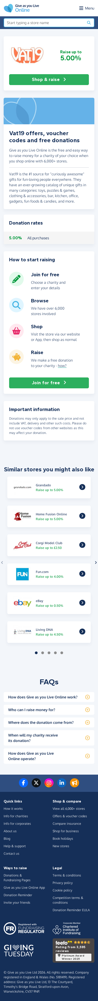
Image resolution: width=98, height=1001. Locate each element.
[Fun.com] (82, 575)
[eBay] (82, 604)
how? (62, 365)
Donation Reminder (18, 895)
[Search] (89, 23)
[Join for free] (16, 284)
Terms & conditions (67, 875)
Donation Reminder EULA (71, 910)
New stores (61, 846)
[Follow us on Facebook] (23, 785)
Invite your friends (17, 902)
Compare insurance (67, 823)
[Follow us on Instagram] (49, 785)
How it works (13, 808)
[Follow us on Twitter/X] (36, 785)
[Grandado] (82, 488)
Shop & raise (45, 79)
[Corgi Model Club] (82, 546)
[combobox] (44, 23)
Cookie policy (62, 890)
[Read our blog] (74, 785)
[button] (27, 55)
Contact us (11, 853)
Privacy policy (63, 883)
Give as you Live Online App (24, 887)
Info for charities (16, 816)
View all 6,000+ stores (69, 808)
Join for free (46, 382)
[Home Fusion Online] (82, 517)
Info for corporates (17, 823)
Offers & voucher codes (70, 816)
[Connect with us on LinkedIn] (61, 785)
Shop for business (66, 831)
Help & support (15, 846)
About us (10, 831)
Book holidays (63, 838)
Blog (7, 838)
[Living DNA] (82, 633)
